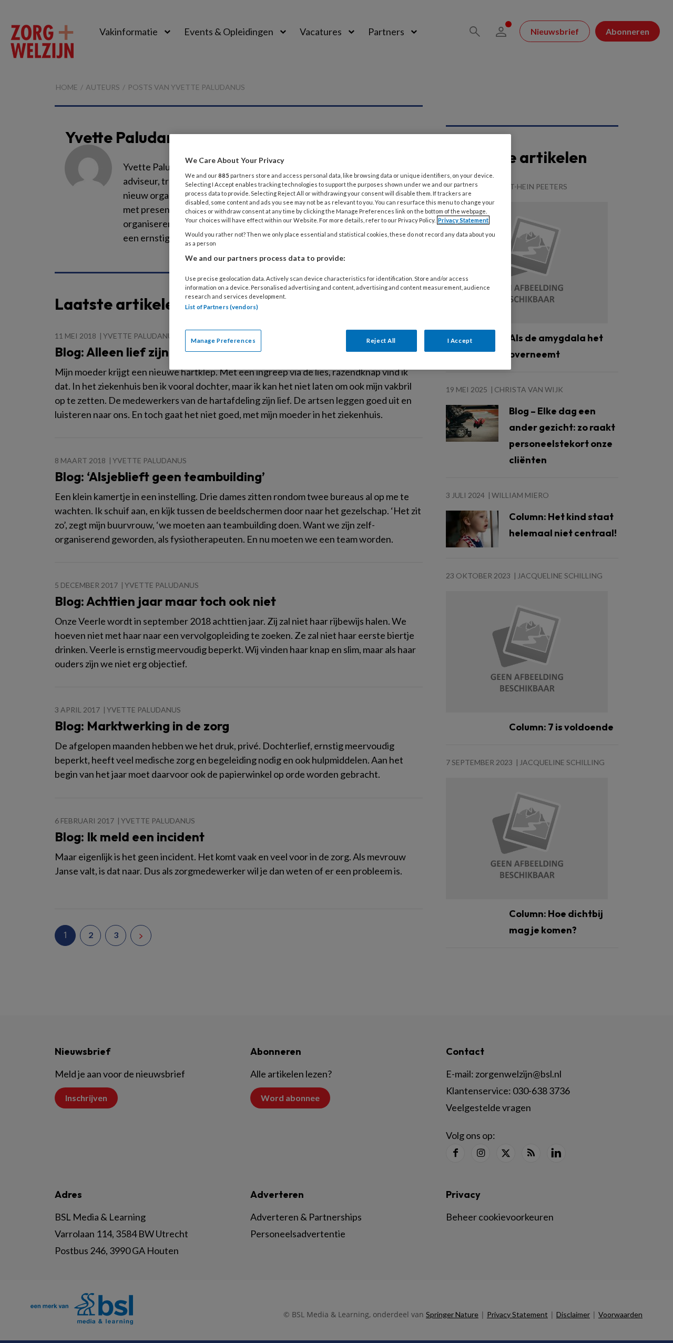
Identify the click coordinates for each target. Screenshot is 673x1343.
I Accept (460, 340)
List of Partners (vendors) (221, 306)
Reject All (381, 340)
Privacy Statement (463, 220)
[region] (340, 251)
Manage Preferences (223, 340)
